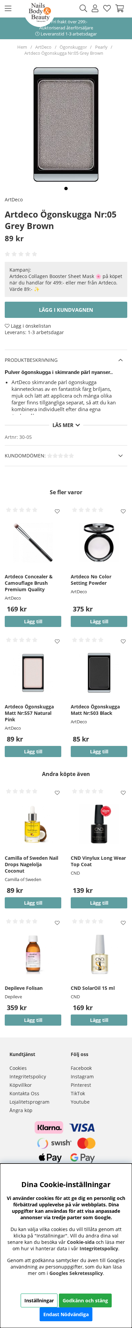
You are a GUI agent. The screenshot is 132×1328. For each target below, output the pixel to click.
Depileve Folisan (24, 988)
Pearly (101, 47)
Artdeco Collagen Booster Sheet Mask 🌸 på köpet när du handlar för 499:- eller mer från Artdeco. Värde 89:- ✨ (65, 282)
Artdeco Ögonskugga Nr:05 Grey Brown (63, 53)
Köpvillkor (20, 1085)
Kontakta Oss (24, 1093)
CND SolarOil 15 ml (93, 988)
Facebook (81, 1068)
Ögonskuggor (73, 47)
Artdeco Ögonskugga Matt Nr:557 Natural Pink (29, 713)
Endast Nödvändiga (66, 1314)
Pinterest (81, 1085)
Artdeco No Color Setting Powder (91, 579)
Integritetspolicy (27, 1076)
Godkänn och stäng (85, 1300)
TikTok (78, 1093)
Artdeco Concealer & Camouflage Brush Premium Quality (29, 583)
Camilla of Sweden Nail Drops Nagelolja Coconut (31, 864)
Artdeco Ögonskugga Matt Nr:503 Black (95, 709)
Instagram (82, 1076)
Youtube (80, 1102)
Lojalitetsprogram (29, 1102)
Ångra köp (20, 1110)
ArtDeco (43, 47)
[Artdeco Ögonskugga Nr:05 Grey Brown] (66, 188)
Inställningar (39, 1300)
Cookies (18, 1068)
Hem (22, 47)
